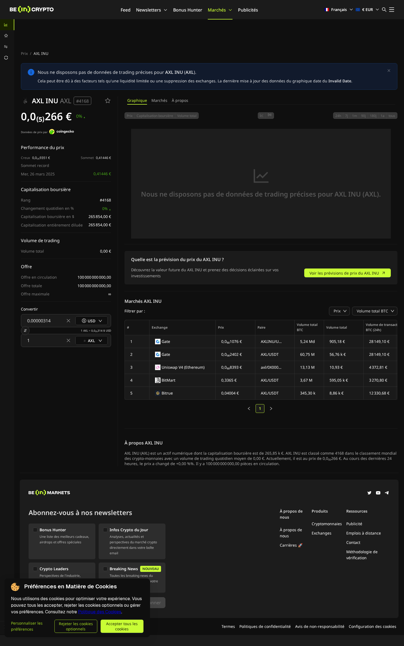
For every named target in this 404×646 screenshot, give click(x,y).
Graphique (137, 100)
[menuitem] (7, 24)
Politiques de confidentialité (265, 626)
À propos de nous (291, 532)
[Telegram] (387, 493)
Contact (353, 542)
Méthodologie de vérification (362, 554)
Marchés (217, 10)
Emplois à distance (363, 533)
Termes (228, 626)
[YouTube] (378, 493)
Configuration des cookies (372, 626)
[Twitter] (369, 493)
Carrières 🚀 (291, 545)
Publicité (354, 523)
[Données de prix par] (61, 132)
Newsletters (148, 10)
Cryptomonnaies (327, 523)
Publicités (248, 10)
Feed (126, 10)
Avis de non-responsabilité (319, 626)
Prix (24, 53)
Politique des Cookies (99, 612)
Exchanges (321, 533)
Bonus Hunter (187, 10)
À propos (180, 100)
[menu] (7, 41)
